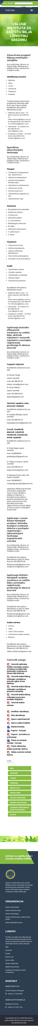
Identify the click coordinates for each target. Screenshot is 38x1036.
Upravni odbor (15, 793)
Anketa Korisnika (17, 727)
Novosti (13, 814)
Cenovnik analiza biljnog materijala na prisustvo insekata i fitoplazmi (18, 696)
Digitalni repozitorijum (18, 802)
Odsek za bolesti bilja (12, 907)
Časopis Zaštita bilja (18, 798)
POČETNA (10, 10)
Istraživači (14, 773)
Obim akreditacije (18, 715)
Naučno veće (15, 788)
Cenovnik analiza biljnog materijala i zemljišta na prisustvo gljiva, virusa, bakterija (18, 679)
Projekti (13, 778)
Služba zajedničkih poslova (13, 922)
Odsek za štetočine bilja (12, 910)
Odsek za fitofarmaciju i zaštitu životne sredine (17, 918)
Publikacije (14, 783)
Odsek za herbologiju (12, 914)
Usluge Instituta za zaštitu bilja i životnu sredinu (19, 32)
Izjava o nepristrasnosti (20, 719)
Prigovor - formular (18, 730)
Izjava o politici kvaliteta (20, 723)
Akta (11, 768)
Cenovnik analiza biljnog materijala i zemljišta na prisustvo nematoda (18, 688)
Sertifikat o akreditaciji (20, 711)
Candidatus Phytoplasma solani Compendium (19, 808)
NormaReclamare (17, 1023)
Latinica (4, 3)
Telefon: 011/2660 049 (15, 994)
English (11, 3)
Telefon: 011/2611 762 (15, 1007)
